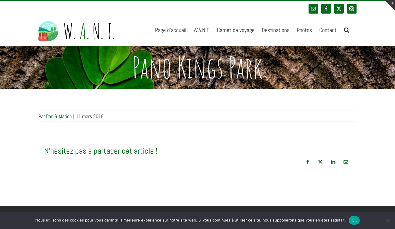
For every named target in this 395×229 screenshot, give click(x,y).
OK (354, 220)
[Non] (388, 220)
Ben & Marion (59, 116)
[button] (346, 29)
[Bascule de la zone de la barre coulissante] (390, 5)
